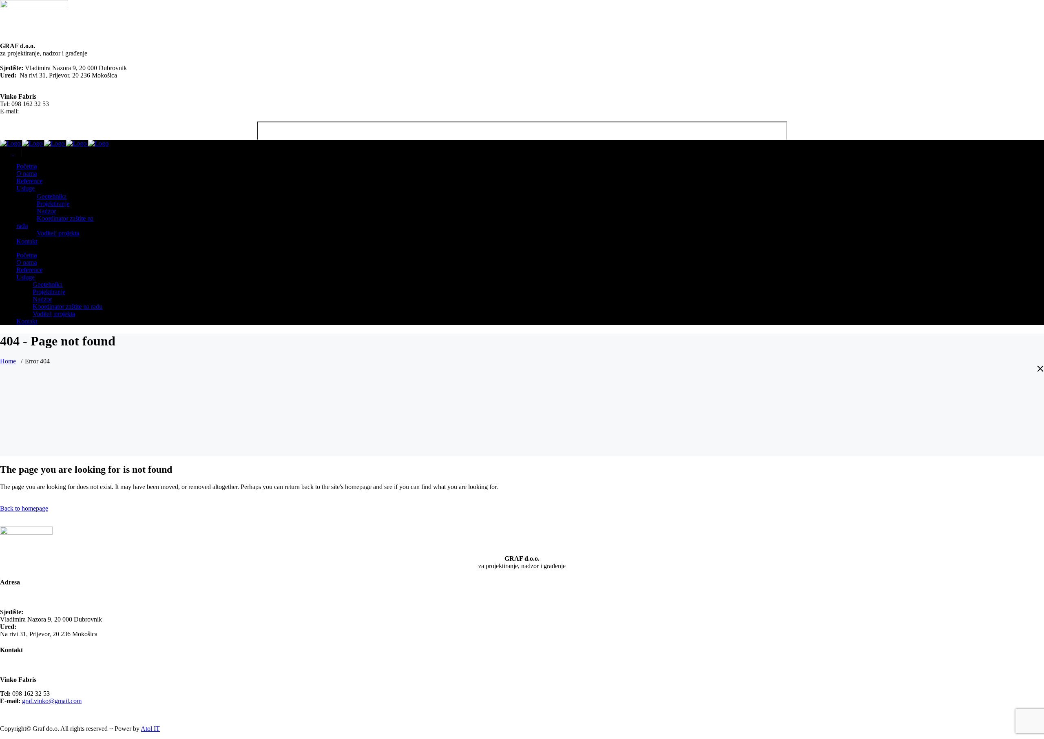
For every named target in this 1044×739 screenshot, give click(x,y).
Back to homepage (24, 508)
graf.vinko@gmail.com (50, 111)
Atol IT (150, 728)
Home (8, 361)
